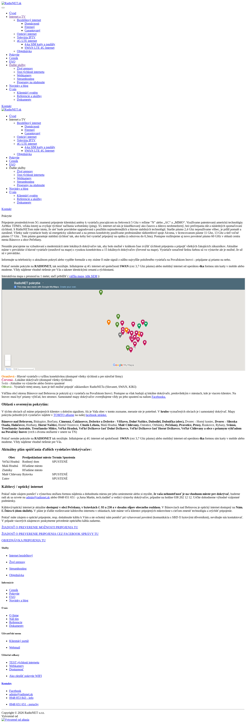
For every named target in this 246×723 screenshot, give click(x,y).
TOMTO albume (63, 415)
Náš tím (14, 618)
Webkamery (24, 75)
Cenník (13, 58)
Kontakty (7, 683)
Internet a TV (17, 16)
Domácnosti (32, 23)
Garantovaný (32, 30)
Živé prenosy (25, 68)
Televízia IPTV (26, 37)
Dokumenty (24, 99)
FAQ (12, 61)
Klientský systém (27, 92)
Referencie (15, 622)
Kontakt (6, 106)
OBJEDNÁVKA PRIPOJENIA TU (24, 540)
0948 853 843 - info (21, 697)
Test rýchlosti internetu (30, 72)
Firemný (30, 27)
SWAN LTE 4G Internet (39, 47)
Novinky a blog (18, 85)
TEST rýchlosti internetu (24, 662)
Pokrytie (14, 54)
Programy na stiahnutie (31, 82)
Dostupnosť (16, 669)
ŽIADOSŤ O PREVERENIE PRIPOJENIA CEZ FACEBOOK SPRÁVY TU (50, 533)
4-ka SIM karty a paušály (40, 44)
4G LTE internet (27, 40)
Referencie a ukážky (29, 96)
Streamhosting (25, 78)
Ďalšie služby (17, 65)
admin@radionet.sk (38, 497)
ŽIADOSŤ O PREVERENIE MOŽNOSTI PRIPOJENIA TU (40, 527)
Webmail (14, 647)
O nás (12, 89)
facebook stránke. (96, 415)
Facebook (15, 690)
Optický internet (27, 34)
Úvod (12, 13)
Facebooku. (159, 396)
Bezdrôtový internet (29, 20)
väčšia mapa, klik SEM (83, 276)
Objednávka (24, 51)
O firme (14, 615)
